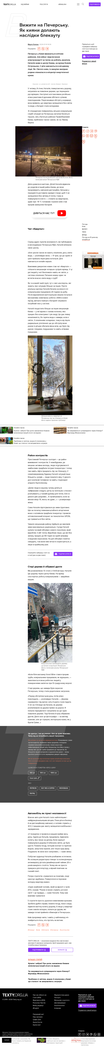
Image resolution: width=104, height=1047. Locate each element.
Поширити (32, 49)
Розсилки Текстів (39, 1003)
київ (38, 930)
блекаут (32, 930)
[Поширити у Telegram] (47, 48)
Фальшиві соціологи (61, 1000)
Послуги (57, 998)
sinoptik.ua (86, 239)
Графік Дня (37, 1020)
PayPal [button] (32, 793)
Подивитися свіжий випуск (87, 1010)
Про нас (36, 995)
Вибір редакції (38, 1005)
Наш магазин (38, 1017)
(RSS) (39, 998)
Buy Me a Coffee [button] (48, 788)
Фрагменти (37, 1000)
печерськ (54, 930)
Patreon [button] (33, 788)
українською (26, 1035)
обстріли (45, 930)
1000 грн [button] (54, 773)
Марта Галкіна (33, 44)
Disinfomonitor (59, 1005)
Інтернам (57, 1008)
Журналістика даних (61, 995)
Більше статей (35, 959)
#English (36, 1008)
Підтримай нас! (38, 1014)
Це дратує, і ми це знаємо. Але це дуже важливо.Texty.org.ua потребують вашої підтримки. (49, 734)
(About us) (42, 995)
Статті (35, 998)
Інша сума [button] (33, 778)
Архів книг (37, 1025)
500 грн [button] (43, 773)
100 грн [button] (32, 773)
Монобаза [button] (63, 788)
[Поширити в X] (43, 48)
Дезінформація (60, 1003)
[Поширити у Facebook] (39, 48)
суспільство (65, 930)
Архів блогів (37, 1022)
